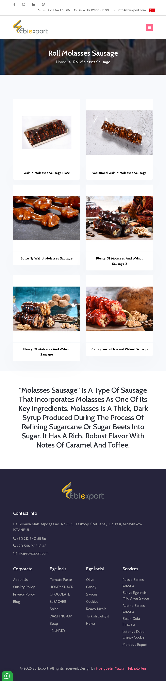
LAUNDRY (57, 631)
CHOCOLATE (60, 594)
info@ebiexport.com (132, 10)
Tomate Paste (61, 579)
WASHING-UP (61, 616)
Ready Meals (96, 609)
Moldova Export (135, 644)
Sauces (91, 594)
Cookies (92, 601)
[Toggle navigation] (149, 27)
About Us (20, 579)
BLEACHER (58, 601)
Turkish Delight (97, 616)
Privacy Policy (24, 594)
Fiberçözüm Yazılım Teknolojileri (121, 668)
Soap (54, 623)
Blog (16, 601)
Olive (90, 579)
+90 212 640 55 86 (56, 10)
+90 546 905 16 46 (31, 546)
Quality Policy (24, 587)
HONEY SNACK (61, 587)
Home (61, 61)
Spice (54, 609)
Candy (91, 587)
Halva (90, 623)
